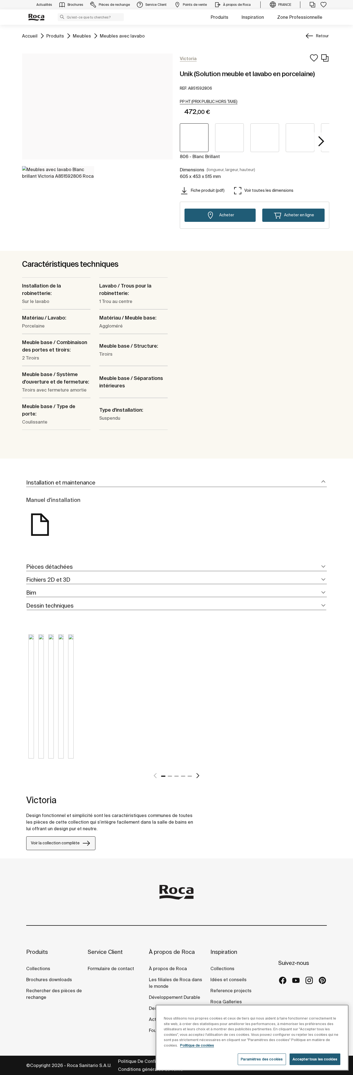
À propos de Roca (172, 952)
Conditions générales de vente (150, 1069)
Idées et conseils (228, 979)
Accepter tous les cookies (315, 1059)
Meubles (82, 35)
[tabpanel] (31, 700)
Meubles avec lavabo (122, 35)
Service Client (105, 952)
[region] (252, 1038)
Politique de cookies (197, 1045)
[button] (62, 17)
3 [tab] (176, 776)
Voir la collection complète (55, 843)
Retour (322, 36)
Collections (38, 968)
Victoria (41, 800)
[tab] (176, 482)
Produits (219, 17)
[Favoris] (323, 4)
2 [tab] (170, 776)
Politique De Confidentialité (147, 1061)
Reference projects (231, 990)
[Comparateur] (312, 4)
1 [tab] (163, 776)
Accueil (30, 35)
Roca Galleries (226, 1001)
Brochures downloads (49, 979)
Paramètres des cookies (262, 1059)
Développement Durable (174, 997)
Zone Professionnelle (299, 17)
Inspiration (253, 17)
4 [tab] (183, 776)
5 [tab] (190, 776)
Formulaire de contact (111, 968)
